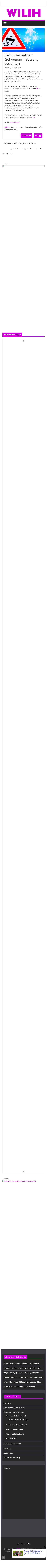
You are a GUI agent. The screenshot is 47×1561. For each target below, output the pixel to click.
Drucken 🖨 (26, 135)
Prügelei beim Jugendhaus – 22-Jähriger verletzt (21, 1373)
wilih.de (7, 127)
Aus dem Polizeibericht (12, 1444)
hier (37, 88)
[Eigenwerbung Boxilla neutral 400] (23, 247)
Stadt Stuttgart (15, 122)
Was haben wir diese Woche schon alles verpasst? (22, 1368)
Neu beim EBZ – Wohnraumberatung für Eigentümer (23, 1377)
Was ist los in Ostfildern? (15, 1434)
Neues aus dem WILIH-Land (14, 1412)
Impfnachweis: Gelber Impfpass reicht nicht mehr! (20, 143)
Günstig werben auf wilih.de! (14, 1408)
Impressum (8, 1448)
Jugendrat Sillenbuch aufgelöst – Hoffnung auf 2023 (26, 149)
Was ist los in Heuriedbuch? (16, 1425)
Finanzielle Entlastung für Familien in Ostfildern (21, 1363)
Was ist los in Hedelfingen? (16, 1416)
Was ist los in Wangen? (14, 1429)
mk (20, 68)
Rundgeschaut (11, 1438)
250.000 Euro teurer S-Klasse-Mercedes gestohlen (22, 1382)
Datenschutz (8, 1453)
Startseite (7, 1403)
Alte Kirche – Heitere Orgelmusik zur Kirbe (19, 1386)
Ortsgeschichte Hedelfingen (18, 1419)
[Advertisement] (23, 1492)
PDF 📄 (38, 135)
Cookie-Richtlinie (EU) (12, 1458)
